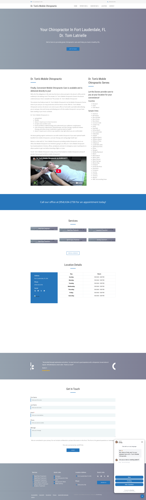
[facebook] (38, 291)
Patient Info (83, 6)
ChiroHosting (99, 494)
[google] (35, 291)
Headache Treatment (40, 480)
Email (33, 412)
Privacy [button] (54, 495)
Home (75, 6)
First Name (34, 397)
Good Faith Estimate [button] (63, 495)
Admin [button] (33, 497)
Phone (32, 420)
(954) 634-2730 (112, 1)
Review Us (103, 482)
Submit (73, 450)
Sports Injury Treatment (41, 484)
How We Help (94, 6)
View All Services (73, 253)
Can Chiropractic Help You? (61, 479)
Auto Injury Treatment (40, 482)
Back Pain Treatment (40, 476)
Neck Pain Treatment (40, 478)
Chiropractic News (60, 482)
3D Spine (57, 476)
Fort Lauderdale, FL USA (37, 1)
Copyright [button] (41, 495)
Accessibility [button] (34, 495)
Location (104, 6)
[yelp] (41, 291)
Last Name (34, 405)
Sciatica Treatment (39, 486)
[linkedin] (44, 291)
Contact (111, 6)
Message (33, 428)
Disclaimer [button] (48, 495)
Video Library (59, 483)
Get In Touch (73, 49)
